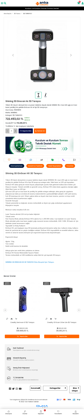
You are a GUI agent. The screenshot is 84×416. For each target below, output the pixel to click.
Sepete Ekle (26, 131)
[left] (5, 310)
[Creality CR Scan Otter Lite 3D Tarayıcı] (61, 299)
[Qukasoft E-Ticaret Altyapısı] (42, 406)
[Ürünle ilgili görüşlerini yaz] (31, 160)
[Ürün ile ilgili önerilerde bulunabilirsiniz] (75, 160)
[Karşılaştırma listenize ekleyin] (42, 160)
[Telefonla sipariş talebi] (64, 160)
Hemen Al (41, 131)
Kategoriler (55, 388)
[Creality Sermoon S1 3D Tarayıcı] (22, 299)
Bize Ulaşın (75, 389)
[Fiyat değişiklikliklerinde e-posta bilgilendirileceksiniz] (53, 160)
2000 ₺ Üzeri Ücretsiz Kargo (42, 8)
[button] (13, 55)
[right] (79, 310)
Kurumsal (35, 388)
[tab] (16, 166)
